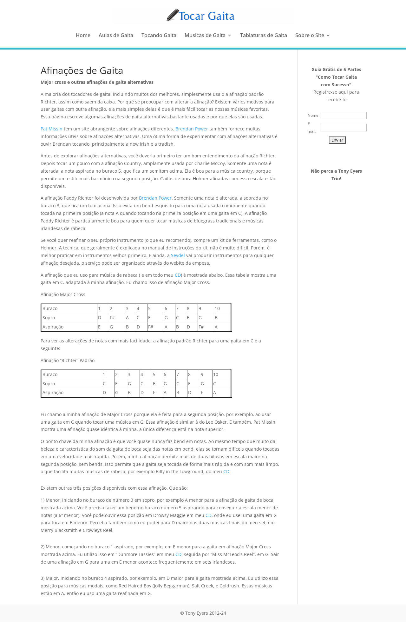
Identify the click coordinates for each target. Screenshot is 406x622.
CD (178, 275)
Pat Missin (51, 129)
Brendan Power (191, 129)
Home (83, 36)
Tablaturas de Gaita (263, 36)
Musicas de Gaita (205, 36)
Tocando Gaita (158, 36)
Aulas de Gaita (116, 36)
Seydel (178, 255)
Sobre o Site (309, 36)
